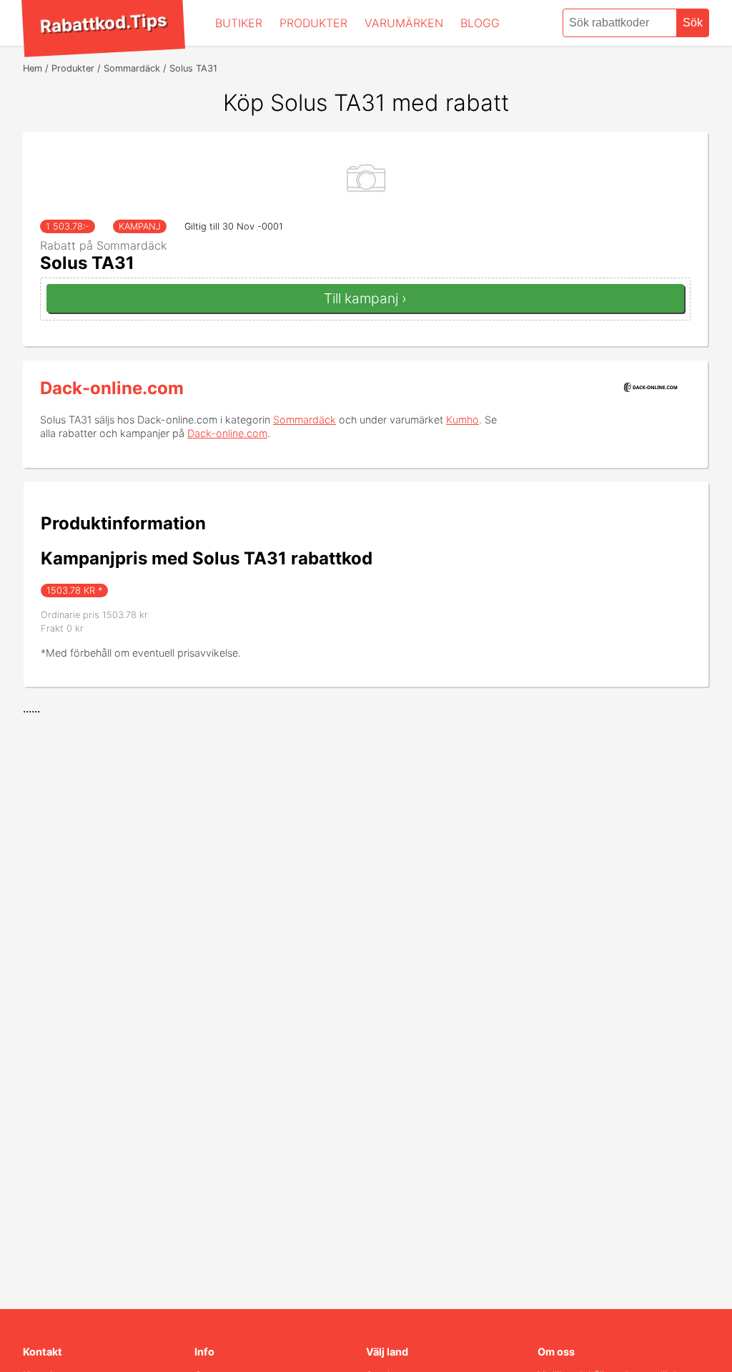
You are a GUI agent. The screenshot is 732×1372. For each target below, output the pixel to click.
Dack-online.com (112, 388)
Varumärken (404, 23)
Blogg (480, 23)
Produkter (313, 23)
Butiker (238, 23)
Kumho (462, 419)
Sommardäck (304, 419)
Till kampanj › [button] (365, 298)
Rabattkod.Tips (103, 22)
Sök (693, 22)
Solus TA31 (87, 263)
